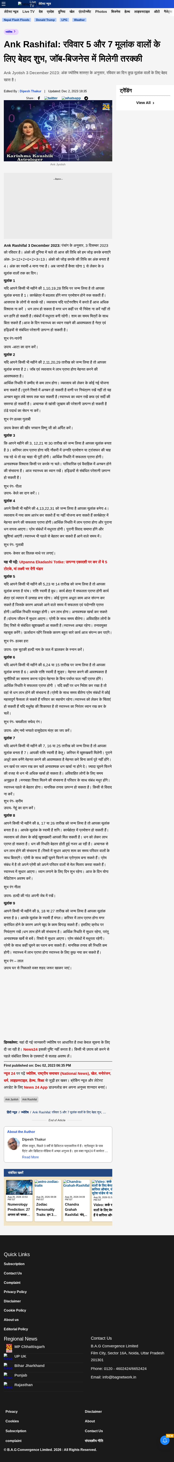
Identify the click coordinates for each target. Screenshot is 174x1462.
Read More (30, 1157)
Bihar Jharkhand (29, 1366)
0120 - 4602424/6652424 (125, 1369)
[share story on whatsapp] (71, 98)
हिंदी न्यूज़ (12, 1112)
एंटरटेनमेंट (85, 11)
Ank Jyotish (11, 1099)
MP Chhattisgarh (29, 1347)
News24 (30, 1049)
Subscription (14, 1264)
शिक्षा (41, 1080)
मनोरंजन (104, 1073)
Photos (101, 11)
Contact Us (13, 1273)
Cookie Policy (15, 1310)
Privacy (12, 1411)
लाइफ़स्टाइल (18, 1080)
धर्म (6, 1080)
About (90, 1421)
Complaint (12, 1282)
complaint (13, 1441)
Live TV (33, 4)
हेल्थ (127, 11)
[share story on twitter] (51, 98)
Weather (79, 20)
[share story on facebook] (39, 98)
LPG (64, 20)
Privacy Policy (15, 1292)
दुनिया (61, 11)
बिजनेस (115, 11)
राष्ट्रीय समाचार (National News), (64, 1073)
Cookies (12, 1421)
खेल (72, 11)
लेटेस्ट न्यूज (45, 3)
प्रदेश (50, 11)
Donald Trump (45, 20)
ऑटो (157, 11)
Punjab (20, 1375)
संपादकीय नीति (94, 1441)
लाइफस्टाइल (142, 11)
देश (41, 11)
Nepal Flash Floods (16, 20)
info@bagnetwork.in (119, 1377)
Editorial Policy (16, 1329)
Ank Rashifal (29, 1099)
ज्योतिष (9, 31)
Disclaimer (12, 1301)
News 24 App (36, 1087)
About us (11, 1320)
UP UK (20, 1356)
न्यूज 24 (10, 1073)
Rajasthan (23, 1385)
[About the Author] (13, 1143)
